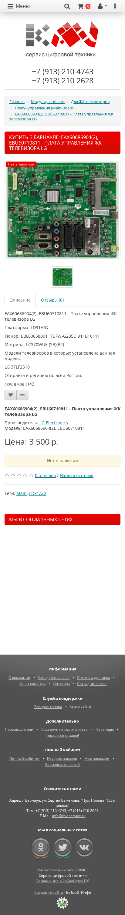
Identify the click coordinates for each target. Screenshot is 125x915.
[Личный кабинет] (102, 6)
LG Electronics (53, 423)
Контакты (61, 683)
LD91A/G (37, 493)
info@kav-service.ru (69, 815)
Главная (17, 101)
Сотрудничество (91, 683)
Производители (19, 729)
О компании (19, 677)
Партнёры (105, 729)
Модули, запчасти (48, 101)
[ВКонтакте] (84, 847)
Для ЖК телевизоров (90, 101)
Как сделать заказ (53, 677)
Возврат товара (48, 706)
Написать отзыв (76, 475)
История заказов (62, 758)
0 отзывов (45, 475)
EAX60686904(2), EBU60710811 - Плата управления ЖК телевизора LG (61, 116)
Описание (20, 300)
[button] (19, 6)
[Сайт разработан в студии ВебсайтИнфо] (62, 903)
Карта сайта (80, 706)
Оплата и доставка (93, 677)
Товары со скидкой (62, 735)
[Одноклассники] (40, 847)
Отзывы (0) (52, 300)
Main (21, 493)
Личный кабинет (24, 758)
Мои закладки (97, 758)
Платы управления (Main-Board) (45, 108)
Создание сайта (48, 892)
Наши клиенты (32, 683)
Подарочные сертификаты (64, 729)
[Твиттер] (62, 847)
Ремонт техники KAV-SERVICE (63, 870)
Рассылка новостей (62, 764)
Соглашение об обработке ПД (62, 880)
